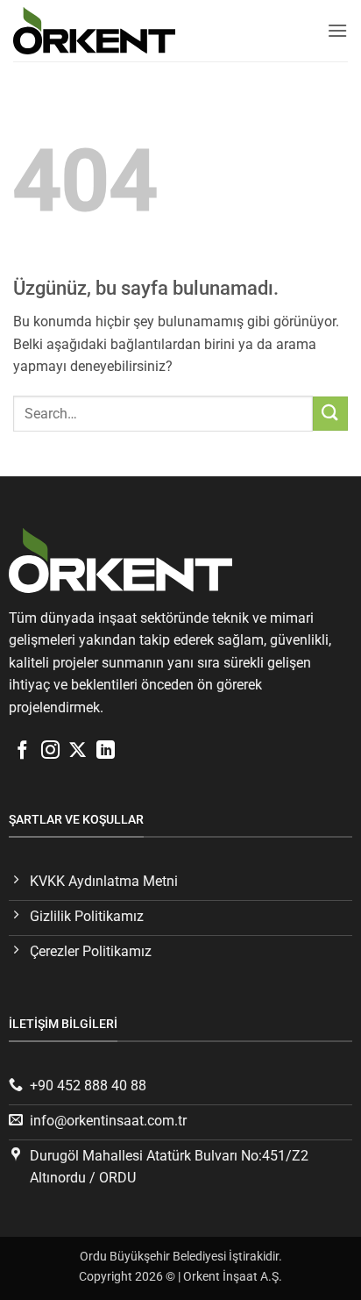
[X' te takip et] (77, 751)
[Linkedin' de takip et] (105, 751)
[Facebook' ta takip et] (22, 751)
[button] (337, 30)
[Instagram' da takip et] (50, 751)
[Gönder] (330, 413)
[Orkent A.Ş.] (100, 30)
